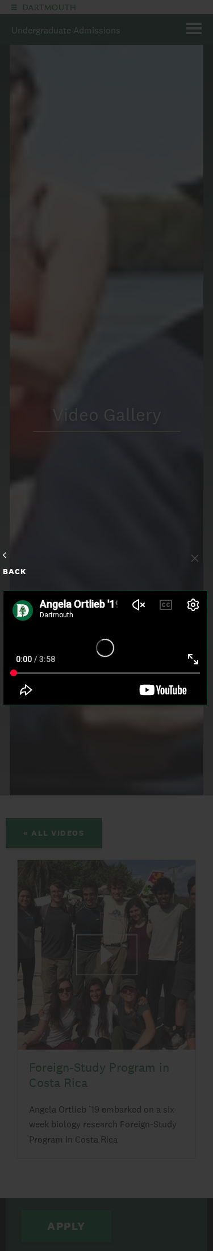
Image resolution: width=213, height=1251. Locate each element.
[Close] (194, 558)
